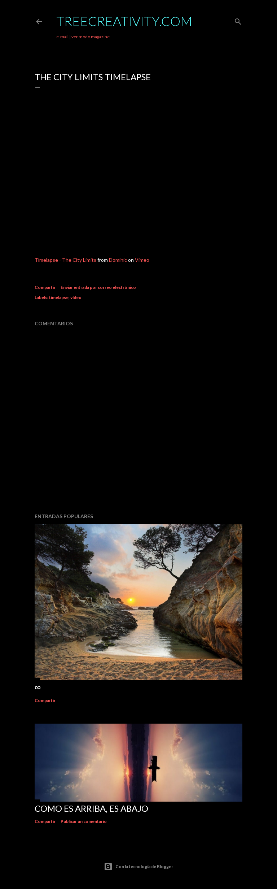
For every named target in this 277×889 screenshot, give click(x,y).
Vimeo (142, 260)
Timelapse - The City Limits (65, 260)
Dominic (118, 260)
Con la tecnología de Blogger (144, 866)
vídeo (76, 297)
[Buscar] (238, 20)
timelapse (59, 297)
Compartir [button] (45, 287)
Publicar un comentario (84, 821)
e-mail (62, 36)
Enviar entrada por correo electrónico (98, 287)
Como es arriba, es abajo (91, 808)
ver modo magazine (90, 36)
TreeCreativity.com (124, 21)
